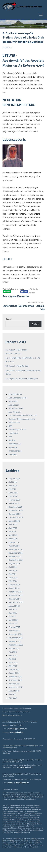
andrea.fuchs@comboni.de (18, 783)
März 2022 (13, 666)
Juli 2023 (13, 609)
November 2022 (16, 637)
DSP (10, 426)
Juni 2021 (13, 698)
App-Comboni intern (17, 397)
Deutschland (14, 422)
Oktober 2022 (15, 641)
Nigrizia (12, 440)
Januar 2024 (14, 588)
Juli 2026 (13, 482)
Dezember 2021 (15, 676)
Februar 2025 (14, 542)
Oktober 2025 (14, 514)
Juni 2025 (13, 528)
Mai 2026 (12, 489)
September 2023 (16, 602)
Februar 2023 (14, 627)
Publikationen (15, 443)
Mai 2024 (12, 574)
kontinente (13, 433)
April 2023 (13, 620)
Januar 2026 (14, 503)
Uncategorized (15, 450)
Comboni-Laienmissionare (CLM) (23, 415)
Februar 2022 (14, 669)
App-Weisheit (15, 412)
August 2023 (14, 606)
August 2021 (14, 690)
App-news (13, 401)
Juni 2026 (13, 485)
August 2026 (14, 478)
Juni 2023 (13, 613)
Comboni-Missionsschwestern (22, 419)
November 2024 (16, 553)
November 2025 (16, 510)
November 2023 (16, 595)
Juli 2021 (12, 694)
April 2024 (13, 577)
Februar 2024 (14, 584)
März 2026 (13, 496)
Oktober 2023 (14, 599)
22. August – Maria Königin (17, 366)
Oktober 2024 (15, 556)
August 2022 (14, 648)
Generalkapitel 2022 (17, 429)
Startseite (13, 447)
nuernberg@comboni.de (17, 729)
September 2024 (16, 560)
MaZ (10, 436)
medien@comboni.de (25, 767)
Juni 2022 (13, 655)
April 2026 (13, 492)
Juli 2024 (13, 567)
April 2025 (13, 535)
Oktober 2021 (14, 683)
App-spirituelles (16, 408)
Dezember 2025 (15, 507)
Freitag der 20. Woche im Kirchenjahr (22, 378)
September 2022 (16, 644)
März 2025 (13, 538)
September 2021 (16, 687)
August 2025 (14, 521)
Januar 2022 (14, 673)
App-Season (14, 405)
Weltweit (12, 454)
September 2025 (16, 517)
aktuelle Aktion (15, 394)
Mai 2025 (12, 531)
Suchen (9, 319)
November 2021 (15, 680)
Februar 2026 (14, 499)
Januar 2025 (14, 545)
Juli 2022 (13, 652)
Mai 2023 (12, 616)
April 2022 (13, 662)
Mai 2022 (12, 659)
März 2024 (13, 581)
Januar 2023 (14, 630)
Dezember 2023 (15, 591)
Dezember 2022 (15, 634)
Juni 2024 (13, 570)
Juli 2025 (13, 524)
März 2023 (13, 623)
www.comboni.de (16, 732)
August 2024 (14, 563)
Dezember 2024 (15, 549)
